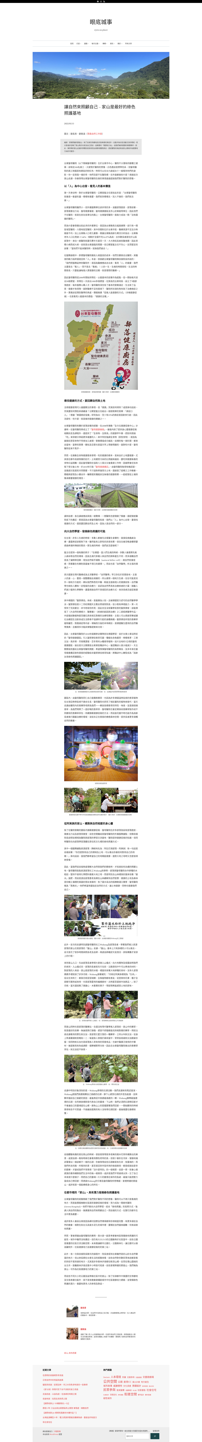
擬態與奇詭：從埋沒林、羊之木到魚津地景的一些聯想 (65, 1384)
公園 (120, 1381)
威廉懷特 (117, 1385)
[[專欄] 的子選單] (106, 43)
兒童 (124, 1377)
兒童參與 (131, 1377)
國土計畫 (136, 1382)
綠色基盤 (120, 1395)
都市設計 (141, 1395)
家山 (66, 1353)
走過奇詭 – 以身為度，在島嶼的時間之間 (59, 1394)
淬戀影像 (57, 1431)
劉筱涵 (83, 1329)
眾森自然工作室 (94, 133)
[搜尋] (154, 1436)
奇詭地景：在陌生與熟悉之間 (55, 1398)
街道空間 (130, 1394)
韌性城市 (107, 1398)
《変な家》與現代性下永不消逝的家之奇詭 (60, 1389)
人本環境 (116, 1377)
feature (106, 1377)
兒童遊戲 (139, 1377)
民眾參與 (109, 1390)
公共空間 (110, 1381)
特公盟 (135, 1390)
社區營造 (142, 1390)
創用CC (127, 1381)
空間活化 (113, 1394)
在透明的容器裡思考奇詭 (53, 1375)
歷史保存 (151, 1386)
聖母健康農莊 (102, 466)
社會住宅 (151, 1390)
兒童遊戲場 (148, 1377)
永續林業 (129, 1390)
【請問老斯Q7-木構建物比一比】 (56, 1403)
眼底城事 (101, 21)
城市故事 (107, 1385)
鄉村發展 (148, 1395)
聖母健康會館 (98, 429)
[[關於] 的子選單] (121, 43)
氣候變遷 (120, 1390)
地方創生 (145, 1382)
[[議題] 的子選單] (88, 43)
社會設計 (106, 1395)
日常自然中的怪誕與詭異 (53, 1380)
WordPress (54, 1434)
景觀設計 (136, 1385)
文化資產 (127, 1386)
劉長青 (83, 1308)
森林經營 (145, 1386)
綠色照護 (72, 1353)
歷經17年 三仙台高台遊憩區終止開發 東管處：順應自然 (65, 1408)
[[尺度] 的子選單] (80, 43)
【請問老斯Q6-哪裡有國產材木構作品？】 (60, 1412)
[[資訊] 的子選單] (114, 43)
